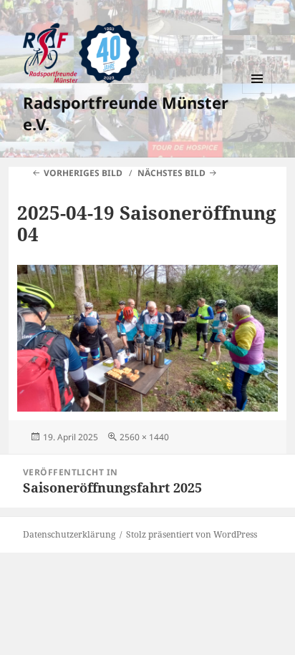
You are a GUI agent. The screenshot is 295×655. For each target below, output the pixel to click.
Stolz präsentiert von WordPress (191, 534)
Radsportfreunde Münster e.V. (125, 113)
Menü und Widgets (257, 93)
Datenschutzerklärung (69, 534)
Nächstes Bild (171, 173)
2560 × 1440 (144, 437)
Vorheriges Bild (83, 173)
